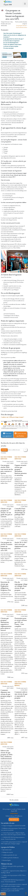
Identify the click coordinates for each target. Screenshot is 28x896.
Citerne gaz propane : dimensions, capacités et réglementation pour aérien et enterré (6, 624)
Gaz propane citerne (21, 25)
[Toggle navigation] (25, 3)
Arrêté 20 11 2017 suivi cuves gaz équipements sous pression (21, 545)
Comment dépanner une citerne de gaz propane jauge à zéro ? (6, 694)
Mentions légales (6, 860)
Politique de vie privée (7, 852)
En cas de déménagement (10, 42)
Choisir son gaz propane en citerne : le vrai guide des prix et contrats (6, 512)
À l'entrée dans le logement (11, 41)
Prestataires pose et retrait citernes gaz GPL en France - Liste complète (21, 622)
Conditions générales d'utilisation (10, 857)
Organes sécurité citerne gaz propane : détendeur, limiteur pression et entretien (21, 470)
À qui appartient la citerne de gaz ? (13, 39)
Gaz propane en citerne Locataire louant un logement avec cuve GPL (6, 546)
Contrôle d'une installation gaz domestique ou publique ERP (20, 511)
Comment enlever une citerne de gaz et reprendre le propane (21, 695)
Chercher (4, 450)
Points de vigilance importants (12, 44)
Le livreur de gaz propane (10, 46)
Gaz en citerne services (21, 27)
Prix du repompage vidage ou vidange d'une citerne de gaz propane (21, 586)
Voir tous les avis (14, 819)
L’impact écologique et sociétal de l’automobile (13, 825)
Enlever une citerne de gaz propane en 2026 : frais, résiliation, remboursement (7, 754)
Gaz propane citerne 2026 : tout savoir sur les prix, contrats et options (7, 469)
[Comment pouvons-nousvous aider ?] (3, 894)
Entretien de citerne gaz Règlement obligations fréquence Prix (6, 586)
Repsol (17, 685)
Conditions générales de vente (9, 855)
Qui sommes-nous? (7, 850)
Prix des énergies (8, 48)
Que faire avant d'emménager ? (12, 33)
